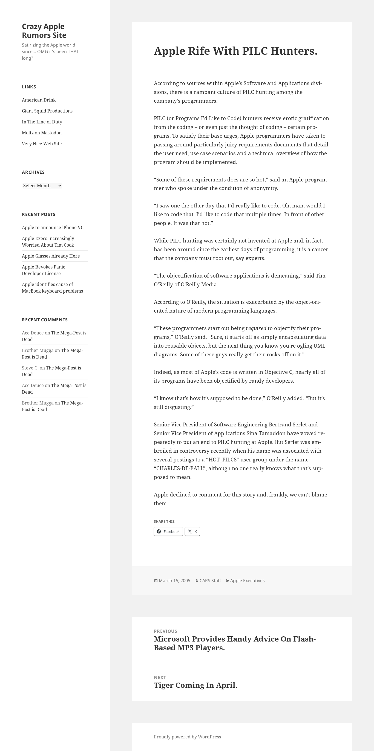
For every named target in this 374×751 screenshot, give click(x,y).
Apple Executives (247, 580)
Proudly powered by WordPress (187, 737)
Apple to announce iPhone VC (53, 227)
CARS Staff (210, 580)
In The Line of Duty (42, 122)
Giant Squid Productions (47, 111)
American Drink (39, 100)
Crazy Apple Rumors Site (44, 30)
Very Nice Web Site (42, 144)
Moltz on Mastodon (42, 133)
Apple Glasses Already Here (51, 256)
